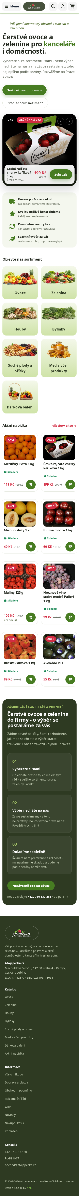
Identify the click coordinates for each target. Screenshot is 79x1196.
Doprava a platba (16, 1082)
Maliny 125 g (13, 592)
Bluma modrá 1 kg (57, 530)
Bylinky (9, 1021)
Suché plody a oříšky (19, 1029)
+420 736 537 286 (16, 1152)
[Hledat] (53, 6)
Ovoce (9, 997)
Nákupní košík (14, 1123)
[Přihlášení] (62, 6)
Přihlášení (11, 1131)
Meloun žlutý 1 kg (18, 530)
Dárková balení (15, 1045)
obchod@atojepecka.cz (20, 1165)
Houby (9, 1013)
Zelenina (11, 1005)
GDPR (8, 1107)
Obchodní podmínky (18, 1090)
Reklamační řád (15, 1099)
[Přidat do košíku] (31, 484)
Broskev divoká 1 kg (19, 663)
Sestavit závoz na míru (24, 90)
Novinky (10, 1115)
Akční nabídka (14, 1053)
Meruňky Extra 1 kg (19, 464)
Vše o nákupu (14, 1074)
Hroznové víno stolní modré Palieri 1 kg (58, 596)
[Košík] (72, 6)
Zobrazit (60, 176)
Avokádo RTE (53, 663)
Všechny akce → (64, 426)
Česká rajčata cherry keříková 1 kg (59, 466)
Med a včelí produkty (19, 1037)
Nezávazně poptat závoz (31, 886)
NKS (29, 1188)
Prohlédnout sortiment (25, 103)
